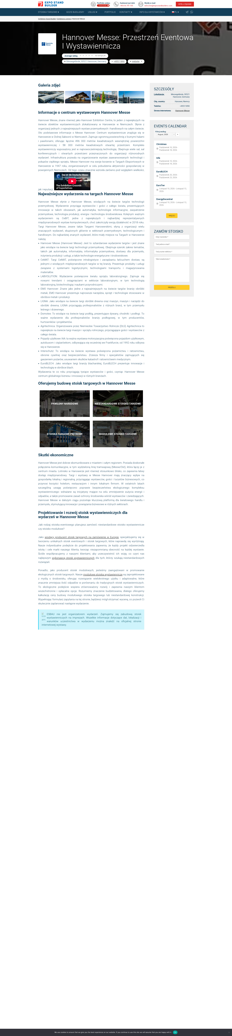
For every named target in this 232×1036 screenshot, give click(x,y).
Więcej (172, 216)
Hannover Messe (182, 110)
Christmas (161, 144)
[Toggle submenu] (63, 12)
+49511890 (119, 61)
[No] (229, 1032)
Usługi (91, 12)
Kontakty (125, 12)
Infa (158, 158)
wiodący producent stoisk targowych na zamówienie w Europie (82, 537)
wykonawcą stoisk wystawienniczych (73, 557)
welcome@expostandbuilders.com (158, 5)
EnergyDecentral (164, 199)
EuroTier (160, 185)
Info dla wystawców (151, 12)
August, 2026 (163, 134)
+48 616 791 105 (126, 5)
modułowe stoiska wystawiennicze (103, 574)
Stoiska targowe (47, 12)
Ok (175, 1032)
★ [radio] (80, 55)
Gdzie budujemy (75, 12)
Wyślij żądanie (184, 4)
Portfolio (110, 12)
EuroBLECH (162, 171)
